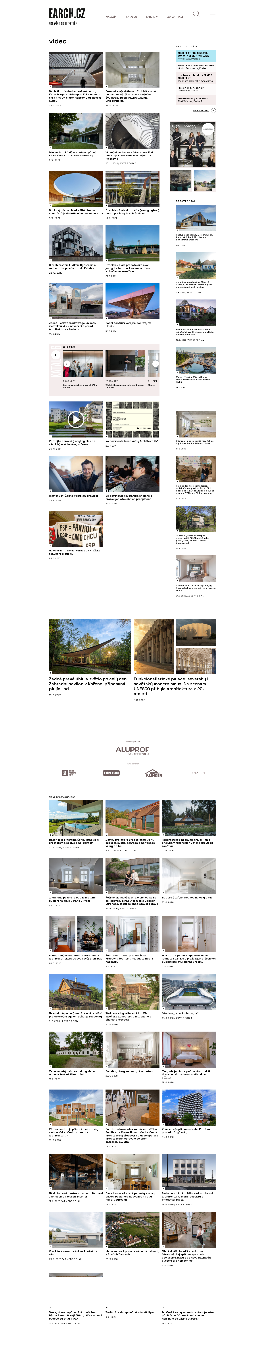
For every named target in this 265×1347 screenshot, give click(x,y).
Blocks (69, 346)
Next (155, 363)
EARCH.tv (152, 16)
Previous (67, 363)
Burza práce (175, 16)
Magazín (111, 16)
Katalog (131, 16)
